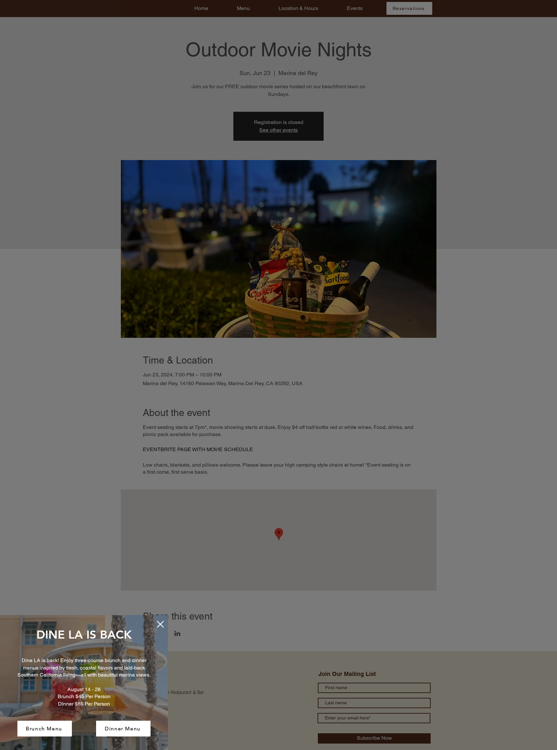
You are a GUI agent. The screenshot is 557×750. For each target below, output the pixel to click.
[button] (160, 624)
